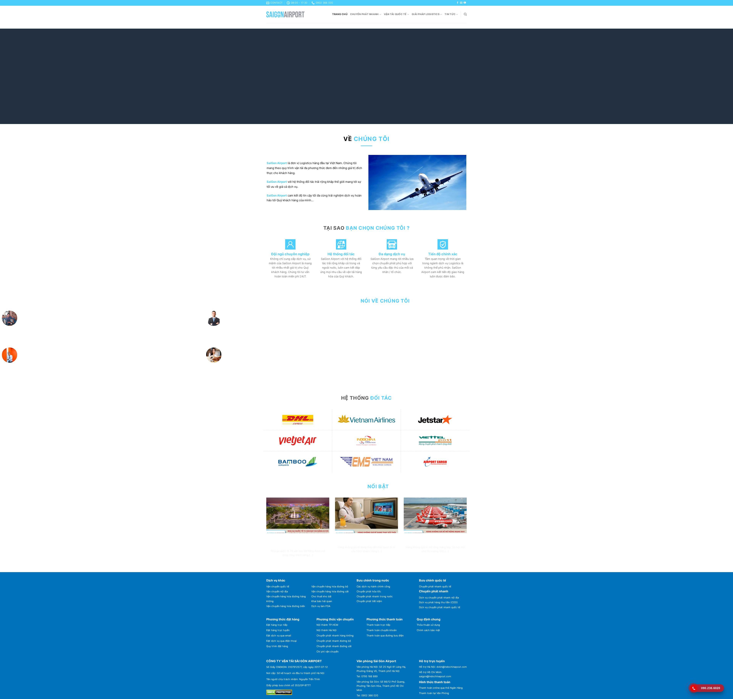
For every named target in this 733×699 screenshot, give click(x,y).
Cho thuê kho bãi (321, 559)
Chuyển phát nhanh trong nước (375, 559)
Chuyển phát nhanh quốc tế (435, 549)
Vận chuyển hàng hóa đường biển (285, 569)
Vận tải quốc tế (395, 14)
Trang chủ (339, 14)
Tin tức (450, 14)
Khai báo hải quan (321, 564)
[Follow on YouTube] (465, 3)
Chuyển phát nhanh (364, 14)
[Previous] (19, 76)
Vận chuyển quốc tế (277, 549)
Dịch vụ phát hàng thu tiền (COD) (438, 565)
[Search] (465, 14)
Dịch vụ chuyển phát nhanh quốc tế (439, 570)
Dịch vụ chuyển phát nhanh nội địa (439, 560)
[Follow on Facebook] (457, 3)
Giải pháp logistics (425, 14)
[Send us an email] (461, 3)
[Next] (713, 76)
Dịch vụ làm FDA (320, 569)
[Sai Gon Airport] (285, 14)
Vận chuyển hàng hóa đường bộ (329, 549)
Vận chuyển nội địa (277, 554)
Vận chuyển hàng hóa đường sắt (330, 554)
